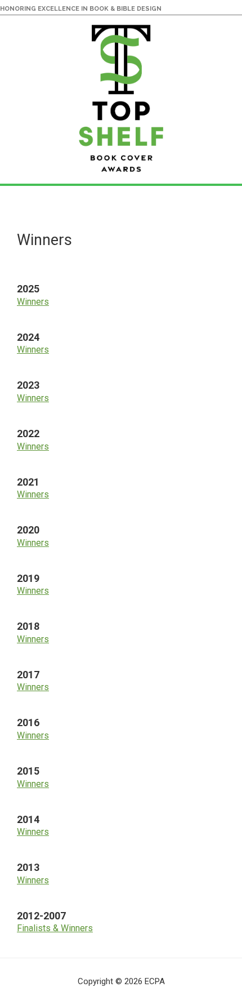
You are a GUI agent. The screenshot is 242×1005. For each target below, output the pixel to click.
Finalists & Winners (55, 928)
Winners (33, 301)
